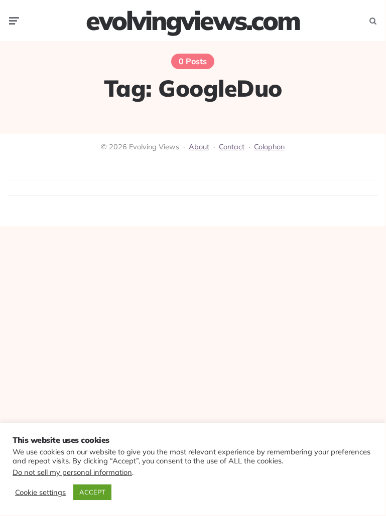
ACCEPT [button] (92, 492)
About (199, 146)
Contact (231, 146)
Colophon (269, 146)
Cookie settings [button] (40, 492)
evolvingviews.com (193, 20)
